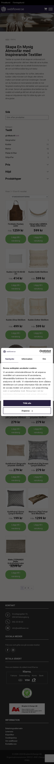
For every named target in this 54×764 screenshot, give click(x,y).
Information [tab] (27, 359)
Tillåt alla (27, 403)
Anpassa (25, 411)
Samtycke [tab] (9, 359)
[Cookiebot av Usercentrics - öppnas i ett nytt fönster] (39, 351)
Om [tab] (44, 359)
